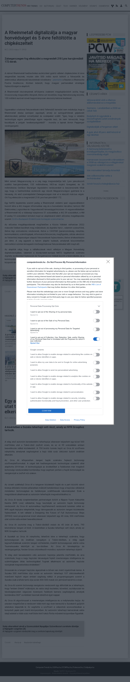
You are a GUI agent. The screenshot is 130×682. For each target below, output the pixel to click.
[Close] (109, 262)
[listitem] (65, 306)
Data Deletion (50, 420)
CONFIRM (46, 411)
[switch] (96, 311)
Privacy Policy (79, 420)
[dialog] (65, 341)
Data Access (65, 420)
